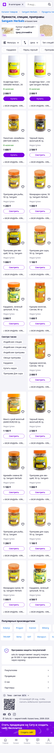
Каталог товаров (9, 12)
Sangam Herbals (29, 12)
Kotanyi (6, 628)
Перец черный (30, 49)
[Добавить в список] (23, 74)
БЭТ (29, 636)
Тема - (14, 695)
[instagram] (14, 714)
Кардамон (11, 49)
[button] (14, 99)
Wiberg (45, 628)
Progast (19, 628)
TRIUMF (6, 636)
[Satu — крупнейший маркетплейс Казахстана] (4, 4)
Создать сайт (27, 732)
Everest (32, 628)
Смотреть (40, 155)
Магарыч (41, 636)
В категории (14, 4)
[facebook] (9, 714)
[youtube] (4, 714)
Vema (18, 636)
